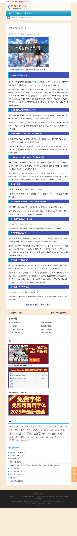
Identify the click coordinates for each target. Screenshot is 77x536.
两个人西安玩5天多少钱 (17, 475)
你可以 (33, 426)
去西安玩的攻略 (14, 468)
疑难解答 (61, 496)
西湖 (27, 437)
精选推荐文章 (48, 496)
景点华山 (12, 478)
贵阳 (42, 437)
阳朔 (17, 440)
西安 (22, 437)
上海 (11, 426)
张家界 (22, 430)
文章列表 (14, 18)
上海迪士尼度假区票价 (17, 481)
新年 (33, 81)
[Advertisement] (38, 522)
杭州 (43, 434)
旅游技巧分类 (23, 2)
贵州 (37, 437)
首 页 (8, 2)
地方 (65, 426)
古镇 (61, 427)
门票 (11, 440)
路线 (52, 437)
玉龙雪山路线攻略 (46, 329)
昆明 (10, 434)
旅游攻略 (14, 2)
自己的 (60, 434)
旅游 (46, 429)
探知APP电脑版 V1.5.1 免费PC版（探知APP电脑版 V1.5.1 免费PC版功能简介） (34, 465)
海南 (49, 434)
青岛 (22, 440)
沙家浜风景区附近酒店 (47, 332)
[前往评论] (73, 474)
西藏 (32, 437)
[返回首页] (73, 469)
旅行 (51, 430)
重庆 (56, 437)
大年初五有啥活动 (14, 332)
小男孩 (38, 505)
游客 (54, 433)
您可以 (29, 430)
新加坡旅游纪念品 (14, 323)
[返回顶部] (73, 479)
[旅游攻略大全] (16, 4)
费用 (47, 437)
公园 (40, 427)
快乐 (19, 75)
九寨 (21, 426)
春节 (16, 434)
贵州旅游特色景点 (15, 459)
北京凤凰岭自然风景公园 (17, 471)
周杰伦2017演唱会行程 (16, 329)
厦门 (56, 426)
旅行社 (57, 430)
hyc (15, 34)
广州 (16, 430)
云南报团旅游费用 (46, 323)
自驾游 (11, 437)
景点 (37, 433)
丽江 (16, 426)
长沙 (61, 437)
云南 (26, 426)
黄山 (26, 440)
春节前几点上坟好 (16, 313)
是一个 (22, 433)
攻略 (40, 430)
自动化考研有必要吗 (46, 326)
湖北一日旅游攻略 (15, 462)
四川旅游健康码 (14, 326)
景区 (29, 433)
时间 (62, 430)
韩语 (17, 69)
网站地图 (55, 496)
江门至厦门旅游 (14, 455)
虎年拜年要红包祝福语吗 (59, 313)
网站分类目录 (40, 496)
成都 (35, 429)
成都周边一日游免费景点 (17, 452)
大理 (10, 430)
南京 (51, 426)
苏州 (17, 437)
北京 (46, 426)
